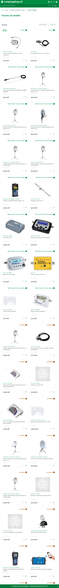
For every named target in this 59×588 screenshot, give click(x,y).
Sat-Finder (33, 272)
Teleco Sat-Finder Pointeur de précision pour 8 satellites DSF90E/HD (14, 385)
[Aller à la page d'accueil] (11, 2)
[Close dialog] (57, 586)
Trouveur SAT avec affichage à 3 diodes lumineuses (12, 54)
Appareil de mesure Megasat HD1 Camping (41, 569)
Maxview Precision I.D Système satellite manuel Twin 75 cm (14, 459)
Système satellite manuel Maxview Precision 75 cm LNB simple (14, 496)
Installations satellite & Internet (38, 420)
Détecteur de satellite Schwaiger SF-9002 (41, 495)
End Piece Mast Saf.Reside (9, 311)
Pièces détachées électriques (9, 88)
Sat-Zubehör (33, 51)
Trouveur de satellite (7, 51)
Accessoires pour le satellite (9, 125)
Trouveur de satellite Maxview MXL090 (12, 532)
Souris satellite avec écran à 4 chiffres (40, 53)
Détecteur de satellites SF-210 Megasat (40, 237)
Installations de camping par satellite (39, 88)
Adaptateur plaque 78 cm (37, 200)
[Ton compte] (51, 1)
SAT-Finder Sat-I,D (7, 237)
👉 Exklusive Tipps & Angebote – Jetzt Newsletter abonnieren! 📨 (29, 586)
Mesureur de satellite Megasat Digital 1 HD (13, 200)
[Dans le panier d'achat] (26, 60)
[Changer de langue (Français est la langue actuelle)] (49, 2)
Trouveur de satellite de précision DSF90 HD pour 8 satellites (14, 422)
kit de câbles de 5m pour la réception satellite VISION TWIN (42, 348)
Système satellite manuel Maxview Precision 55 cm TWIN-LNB (14, 164)
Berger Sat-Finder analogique (38, 311)
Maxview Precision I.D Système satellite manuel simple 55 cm (14, 127)
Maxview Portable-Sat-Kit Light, (38, 532)
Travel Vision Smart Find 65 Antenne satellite (42, 458)
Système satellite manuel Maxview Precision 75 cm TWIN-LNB (42, 164)
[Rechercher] (49, 5)
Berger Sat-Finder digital (9, 274)
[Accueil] (2, 10)
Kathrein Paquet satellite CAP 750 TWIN (40, 421)
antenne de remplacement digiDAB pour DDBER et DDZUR (14, 90)
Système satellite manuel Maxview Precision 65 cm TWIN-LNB (14, 348)
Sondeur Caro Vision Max (37, 385)
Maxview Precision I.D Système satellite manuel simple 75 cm (42, 90)
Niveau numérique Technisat (38, 274)
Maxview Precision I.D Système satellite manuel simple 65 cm (42, 127)
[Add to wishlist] (23, 60)
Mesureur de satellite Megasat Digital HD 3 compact (13, 569)
